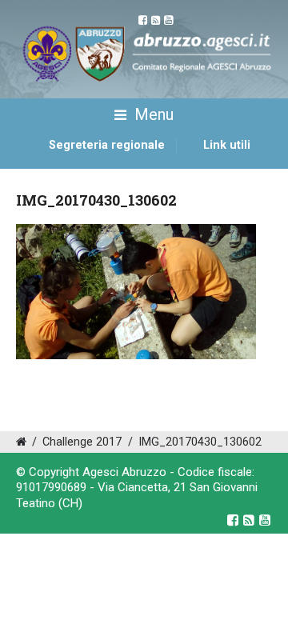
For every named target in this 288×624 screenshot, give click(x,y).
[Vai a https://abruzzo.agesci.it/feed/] (248, 520)
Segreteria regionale (107, 145)
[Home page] (34, 163)
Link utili (226, 145)
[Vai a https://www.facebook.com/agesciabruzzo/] (232, 520)
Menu (152, 114)
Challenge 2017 (82, 442)
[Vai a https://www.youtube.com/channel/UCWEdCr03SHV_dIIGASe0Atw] (264, 520)
